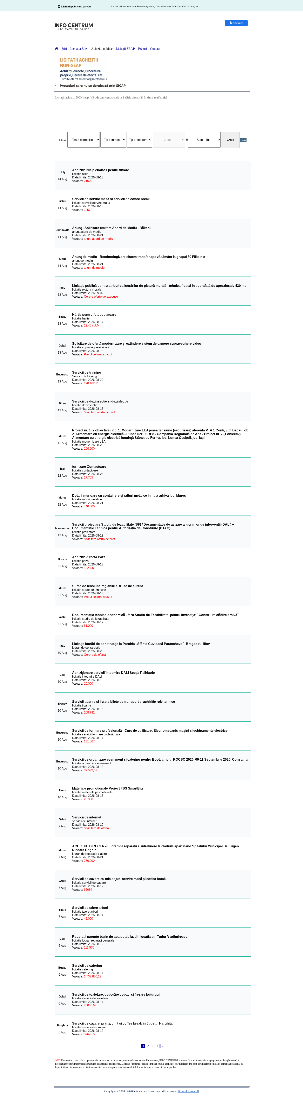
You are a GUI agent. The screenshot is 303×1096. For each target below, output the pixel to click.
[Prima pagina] (56, 48)
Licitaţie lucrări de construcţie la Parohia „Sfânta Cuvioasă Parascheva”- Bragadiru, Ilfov (141, 644)
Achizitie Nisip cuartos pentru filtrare (100, 170)
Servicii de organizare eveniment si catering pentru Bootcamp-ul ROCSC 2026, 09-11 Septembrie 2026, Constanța (160, 759)
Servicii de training (86, 372)
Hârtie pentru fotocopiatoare (94, 314)
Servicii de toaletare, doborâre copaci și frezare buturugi (116, 994)
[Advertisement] (153, 115)
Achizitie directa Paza (89, 557)
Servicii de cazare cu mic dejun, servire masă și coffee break (119, 879)
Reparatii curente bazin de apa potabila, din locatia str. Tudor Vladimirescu (130, 936)
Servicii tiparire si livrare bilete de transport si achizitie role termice (123, 701)
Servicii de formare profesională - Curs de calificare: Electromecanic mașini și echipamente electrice (150, 730)
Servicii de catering (87, 965)
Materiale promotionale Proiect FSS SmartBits (107, 788)
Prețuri (142, 48)
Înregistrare (236, 22)
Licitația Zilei (79, 48)
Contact (155, 48)
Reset (243, 140)
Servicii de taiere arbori (90, 908)
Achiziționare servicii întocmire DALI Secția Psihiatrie (113, 672)
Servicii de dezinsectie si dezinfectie (100, 401)
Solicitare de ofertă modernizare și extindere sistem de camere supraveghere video (136, 343)
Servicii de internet (86, 817)
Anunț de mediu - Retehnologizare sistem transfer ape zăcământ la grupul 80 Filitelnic (138, 257)
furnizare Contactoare (89, 466)
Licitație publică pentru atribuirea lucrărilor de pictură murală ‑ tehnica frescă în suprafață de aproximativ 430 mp (159, 285)
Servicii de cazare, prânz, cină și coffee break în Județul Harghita (122, 1023)
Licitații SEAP (125, 48)
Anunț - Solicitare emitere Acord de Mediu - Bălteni (111, 228)
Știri (64, 48)
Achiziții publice (102, 48)
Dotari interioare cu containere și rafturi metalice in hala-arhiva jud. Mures (129, 495)
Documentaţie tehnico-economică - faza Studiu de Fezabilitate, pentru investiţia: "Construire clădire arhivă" (155, 615)
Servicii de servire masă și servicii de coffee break (111, 199)
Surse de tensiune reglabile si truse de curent (107, 586)
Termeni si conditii (188, 1091)
